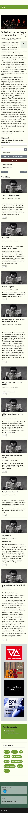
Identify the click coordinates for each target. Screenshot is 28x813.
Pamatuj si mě (6, 152)
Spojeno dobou (6, 535)
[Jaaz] (14, 653)
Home (3, 798)
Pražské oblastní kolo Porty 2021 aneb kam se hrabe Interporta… (13, 320)
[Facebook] (23, 43)
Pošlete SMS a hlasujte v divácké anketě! (12, 456)
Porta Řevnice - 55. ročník (10, 492)
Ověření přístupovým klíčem (15, 156)
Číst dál (4, 217)
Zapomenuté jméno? (7, 167)
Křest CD (20, 766)
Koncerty (14, 752)
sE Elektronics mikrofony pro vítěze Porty (12, 415)
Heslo (2, 147)
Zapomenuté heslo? (7, 164)
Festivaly (6, 752)
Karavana (6, 756)
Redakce (4, 799)
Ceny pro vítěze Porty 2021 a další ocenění (12, 383)
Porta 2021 (5, 238)
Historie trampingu (9, 766)
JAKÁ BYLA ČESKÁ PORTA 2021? (11, 195)
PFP (21, 752)
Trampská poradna (17, 761)
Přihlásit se (14, 160)
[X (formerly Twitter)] (23, 46)
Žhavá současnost (10, 38)
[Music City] (14, 670)
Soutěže (6, 761)
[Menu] (25, 7)
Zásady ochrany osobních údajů (9, 801)
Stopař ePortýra (16, 756)
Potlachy (6, 771)
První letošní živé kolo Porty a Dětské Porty (13, 586)
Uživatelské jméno (5, 142)
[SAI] (14, 707)
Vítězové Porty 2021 (8, 287)
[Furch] (14, 688)
